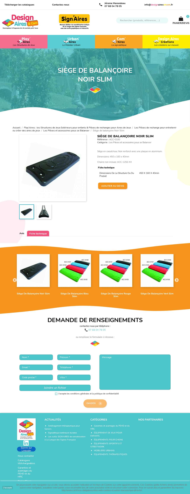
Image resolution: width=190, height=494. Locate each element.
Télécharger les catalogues (19, 4)
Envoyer (94, 403)
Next (175, 279)
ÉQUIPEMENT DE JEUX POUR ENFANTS (106, 434)
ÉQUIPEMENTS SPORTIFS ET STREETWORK (106, 445)
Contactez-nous (60, 4)
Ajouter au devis (112, 186)
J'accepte (7, 487)
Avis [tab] (21, 233)
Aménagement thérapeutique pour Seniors (62, 427)
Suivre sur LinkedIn (26, 449)
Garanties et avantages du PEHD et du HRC (25, 472)
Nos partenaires (150, 419)
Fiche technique (38, 233)
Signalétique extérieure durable (62, 432)
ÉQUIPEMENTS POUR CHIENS (108, 439)
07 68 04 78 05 (113, 6)
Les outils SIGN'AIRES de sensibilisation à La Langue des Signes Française (65, 438)
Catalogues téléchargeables (26, 462)
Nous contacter (26, 456)
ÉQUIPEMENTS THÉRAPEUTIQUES (110, 454)
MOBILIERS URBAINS (104, 450)
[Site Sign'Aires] (74, 23)
